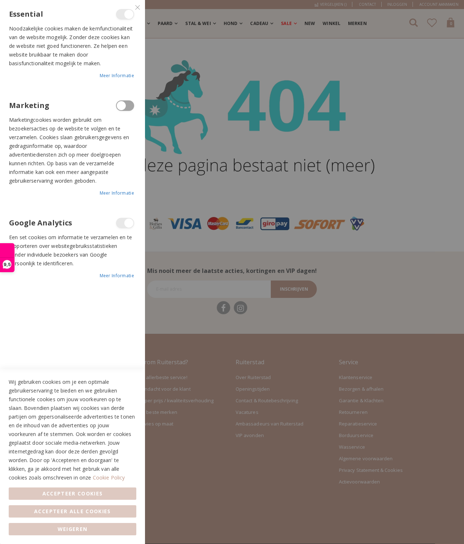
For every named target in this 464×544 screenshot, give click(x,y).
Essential (125, 14)
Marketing (125, 105)
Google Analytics (125, 223)
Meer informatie (117, 75)
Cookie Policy (109, 477)
